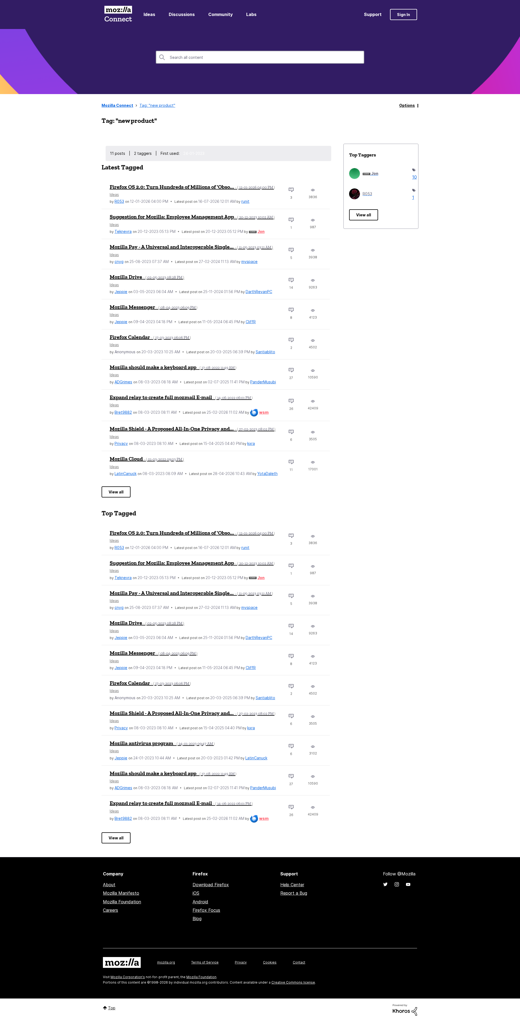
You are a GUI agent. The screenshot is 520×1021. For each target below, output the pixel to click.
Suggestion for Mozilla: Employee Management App (192, 216)
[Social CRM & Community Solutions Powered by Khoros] (405, 1009)
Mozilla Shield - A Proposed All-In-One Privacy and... (192, 428)
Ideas (149, 14)
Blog (197, 918)
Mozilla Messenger (153, 307)
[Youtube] (408, 884)
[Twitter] (385, 884)
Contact (299, 962)
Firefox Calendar (150, 337)
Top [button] (111, 1008)
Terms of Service (205, 962)
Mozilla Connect (118, 14)
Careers (110, 910)
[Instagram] (396, 884)
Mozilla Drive (147, 277)
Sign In (403, 14)
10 (412, 177)
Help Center (292, 884)
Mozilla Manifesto (121, 893)
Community (220, 14)
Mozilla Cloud (147, 458)
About (109, 884)
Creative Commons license (293, 982)
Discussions (182, 14)
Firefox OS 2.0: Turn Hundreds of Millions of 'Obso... (192, 187)
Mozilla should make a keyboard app (173, 367)
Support (373, 14)
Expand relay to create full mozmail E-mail (181, 397)
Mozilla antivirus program (162, 743)
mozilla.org (166, 962)
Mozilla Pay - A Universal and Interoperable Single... (191, 246)
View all (116, 492)
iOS (196, 893)
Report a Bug (293, 893)
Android (200, 901)
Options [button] (407, 105)
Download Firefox (211, 884)
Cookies (270, 962)
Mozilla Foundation (122, 901)
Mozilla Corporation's (127, 977)
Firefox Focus (206, 910)
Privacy (241, 962)
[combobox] (260, 57)
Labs (251, 14)
